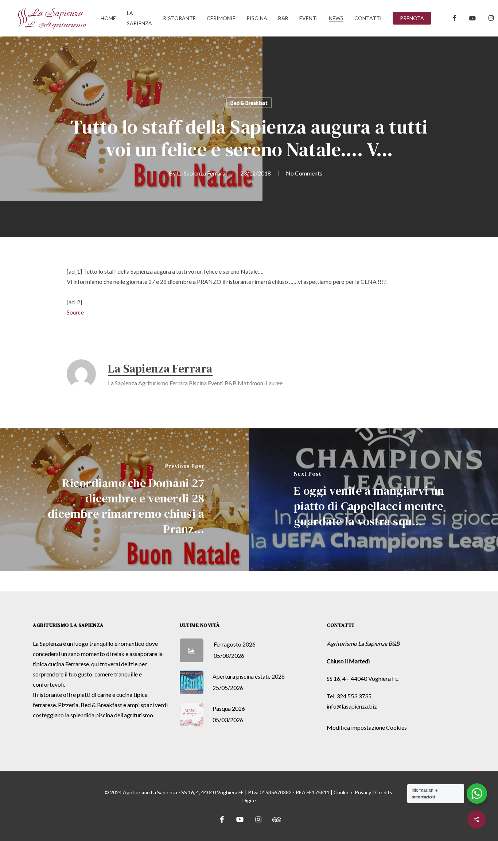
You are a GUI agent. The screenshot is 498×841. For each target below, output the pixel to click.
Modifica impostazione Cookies (367, 727)
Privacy (363, 792)
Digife (249, 800)
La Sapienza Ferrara (201, 173)
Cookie (342, 792)
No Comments (304, 173)
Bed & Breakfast (249, 103)
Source (75, 312)
